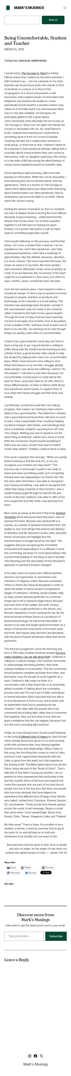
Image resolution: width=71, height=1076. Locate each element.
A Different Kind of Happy (33, 736)
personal (24, 60)
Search (53, 19)
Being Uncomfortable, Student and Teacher (35, 40)
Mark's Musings (29, 8)
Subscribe (56, 936)
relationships (39, 60)
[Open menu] (65, 8)
